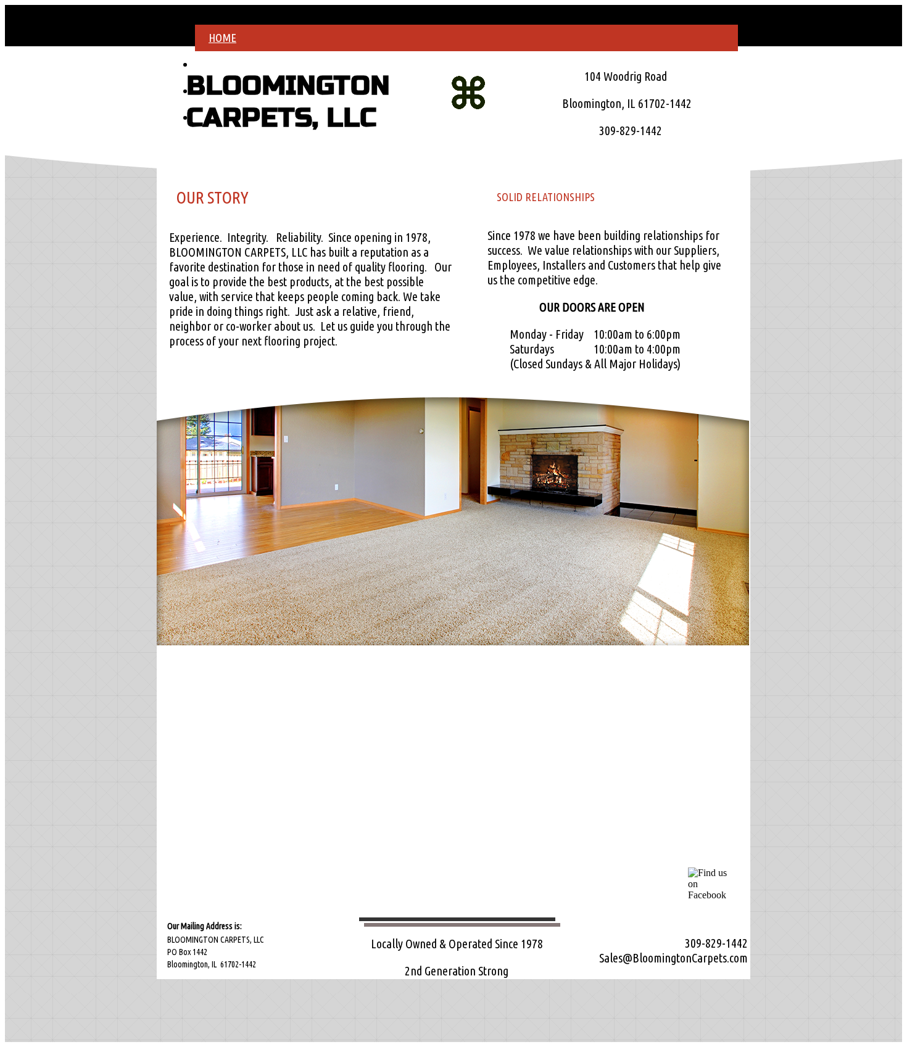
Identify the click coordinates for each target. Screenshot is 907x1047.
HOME (222, 37)
